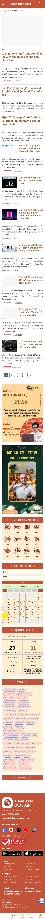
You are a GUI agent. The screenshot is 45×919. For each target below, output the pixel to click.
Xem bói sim (29, 879)
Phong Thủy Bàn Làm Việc (13, 731)
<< (6, 587)
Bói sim (21, 690)
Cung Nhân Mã (9, 706)
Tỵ (17, 544)
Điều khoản (29, 888)
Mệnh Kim (8, 722)
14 (34, 605)
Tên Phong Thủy (10, 760)
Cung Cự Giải (22, 698)
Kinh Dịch (28, 866)
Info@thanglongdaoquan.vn (18, 818)
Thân (7, 556)
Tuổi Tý (26, 755)
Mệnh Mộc (19, 722)
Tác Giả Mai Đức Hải (33, 891)
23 (5, 615)
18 (16, 610)
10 (10, 605)
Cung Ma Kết (23, 702)
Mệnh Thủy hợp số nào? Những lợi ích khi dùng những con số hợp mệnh (22, 121)
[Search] (42, 4)
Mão (36, 532)
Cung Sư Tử (23, 710)
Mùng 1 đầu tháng (21, 718)
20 (28, 610)
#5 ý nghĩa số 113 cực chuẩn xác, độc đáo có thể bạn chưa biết (30, 312)
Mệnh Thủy (8, 727)
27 (28, 615)
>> (38, 587)
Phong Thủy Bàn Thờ (12, 735)
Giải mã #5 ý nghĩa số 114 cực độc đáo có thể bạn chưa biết (31, 280)
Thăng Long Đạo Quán (18, 4)
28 (34, 615)
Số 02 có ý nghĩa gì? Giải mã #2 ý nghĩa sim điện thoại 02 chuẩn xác (22, 91)
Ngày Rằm (19, 727)
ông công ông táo (25, 768)
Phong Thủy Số (9, 869)
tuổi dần (31, 751)
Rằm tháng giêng (22, 743)
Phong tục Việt (30, 864)
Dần (27, 532)
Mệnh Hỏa (34, 718)
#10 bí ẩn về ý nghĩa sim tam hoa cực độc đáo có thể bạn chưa (30, 148)
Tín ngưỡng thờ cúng (26, 760)
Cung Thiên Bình (10, 714)
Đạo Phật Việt (9, 864)
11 (16, 605)
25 (16, 615)
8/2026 (22, 587)
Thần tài (7, 751)
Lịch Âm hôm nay (10, 882)
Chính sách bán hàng (13, 891)
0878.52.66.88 (13, 814)
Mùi (36, 544)
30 (5, 620)
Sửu (17, 532)
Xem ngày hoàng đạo (33, 882)
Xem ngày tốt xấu (31, 876)
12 (22, 605)
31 (10, 620)
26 (22, 615)
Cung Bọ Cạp (9, 698)
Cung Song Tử (9, 710)
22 (40, 610)
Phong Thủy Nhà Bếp (29, 735)
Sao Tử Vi (35, 743)
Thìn (7, 544)
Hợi (36, 556)
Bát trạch (7, 866)
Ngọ (27, 544)
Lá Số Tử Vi (7, 879)
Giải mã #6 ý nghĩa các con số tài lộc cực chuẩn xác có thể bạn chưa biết (22, 57)
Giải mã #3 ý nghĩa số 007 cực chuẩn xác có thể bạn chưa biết (30, 345)
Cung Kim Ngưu (10, 702)
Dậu (17, 556)
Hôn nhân (35, 714)
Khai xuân (8, 718)
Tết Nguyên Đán (10, 764)
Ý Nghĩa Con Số (10, 768)
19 (22, 610)
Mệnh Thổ (30, 722)
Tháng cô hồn (30, 747)
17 (10, 610)
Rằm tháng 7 (9, 743)
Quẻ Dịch (25, 739)
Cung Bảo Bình (26, 694)
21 (34, 610)
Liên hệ (6, 888)
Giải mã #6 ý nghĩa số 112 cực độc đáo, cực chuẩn (30, 181)
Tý (7, 532)
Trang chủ (5, 10)
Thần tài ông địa (19, 751)
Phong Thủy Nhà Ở (11, 739)
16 (5, 610)
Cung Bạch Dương (11, 694)
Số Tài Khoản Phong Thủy (13, 747)
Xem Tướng (23, 764)
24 (10, 615)
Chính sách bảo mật (12, 894)
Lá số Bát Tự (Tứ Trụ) (11, 876)
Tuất (27, 556)
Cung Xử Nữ (24, 714)
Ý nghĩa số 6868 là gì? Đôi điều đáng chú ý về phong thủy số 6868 (31, 248)
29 (40, 615)
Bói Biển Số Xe (10, 690)
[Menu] (3, 3)
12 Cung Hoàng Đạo (32, 869)
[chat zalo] (41, 901)
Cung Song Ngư (24, 706)
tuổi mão (7, 755)
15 (30, 375)
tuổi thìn (17, 755)
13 (28, 605)
